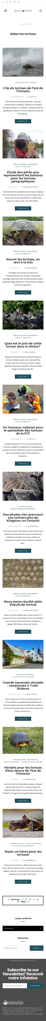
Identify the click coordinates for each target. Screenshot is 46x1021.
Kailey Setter (31, 694)
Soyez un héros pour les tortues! (23, 853)
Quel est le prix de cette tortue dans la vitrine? (23, 345)
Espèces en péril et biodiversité (25, 164)
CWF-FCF (33, 97)
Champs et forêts (25, 507)
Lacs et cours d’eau (23, 166)
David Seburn (31, 268)
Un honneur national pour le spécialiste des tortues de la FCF (23, 430)
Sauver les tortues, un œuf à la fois (23, 260)
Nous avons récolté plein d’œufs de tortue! (23, 603)
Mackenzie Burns (31, 187)
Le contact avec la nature (26, 82)
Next (23, 902)
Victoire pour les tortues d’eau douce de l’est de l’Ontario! (23, 770)
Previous (15, 899)
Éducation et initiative (25, 675)
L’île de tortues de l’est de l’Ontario (23, 89)
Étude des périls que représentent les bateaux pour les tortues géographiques (23, 176)
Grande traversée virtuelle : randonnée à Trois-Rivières (23, 685)
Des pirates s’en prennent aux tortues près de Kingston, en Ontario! (23, 517)
